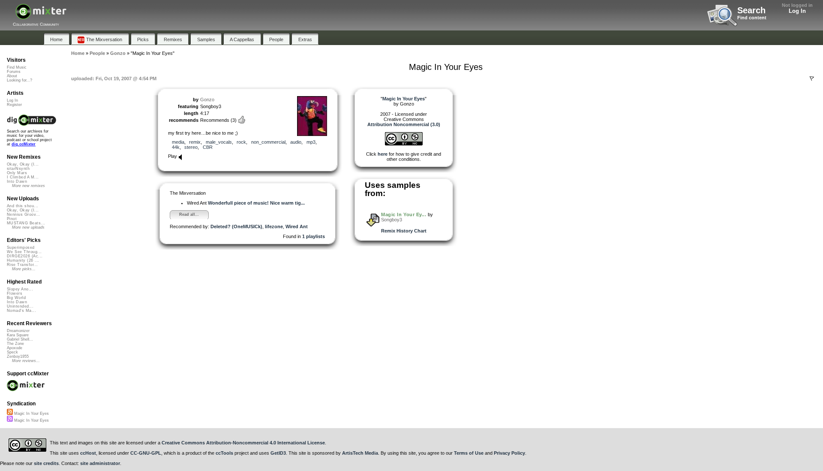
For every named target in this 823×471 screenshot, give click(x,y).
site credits (46, 463)
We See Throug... (24, 252)
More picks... (24, 269)
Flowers (14, 293)
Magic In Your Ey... (403, 214)
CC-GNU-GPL (145, 453)
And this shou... (22, 206)
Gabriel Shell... (20, 339)
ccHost (88, 453)
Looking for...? (19, 80)
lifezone (274, 226)
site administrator (100, 463)
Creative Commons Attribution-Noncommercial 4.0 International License (243, 442)
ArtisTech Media (360, 453)
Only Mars (17, 173)
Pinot (12, 219)
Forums (14, 71)
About (12, 76)
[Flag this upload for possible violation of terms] (811, 78)
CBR (208, 147)
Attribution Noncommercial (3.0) (403, 124)
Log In (797, 11)
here (382, 154)
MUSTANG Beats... (26, 223)
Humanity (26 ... (23, 260)
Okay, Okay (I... (23, 164)
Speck (12, 352)
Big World (16, 298)
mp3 (310, 142)
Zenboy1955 (18, 356)
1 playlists (313, 236)
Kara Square (18, 335)
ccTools (224, 453)
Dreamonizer (18, 331)
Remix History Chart (404, 230)
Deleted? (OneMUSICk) (236, 226)
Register (14, 105)
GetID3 (278, 453)
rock (241, 142)
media (178, 142)
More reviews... (26, 361)
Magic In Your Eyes (31, 413)
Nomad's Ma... (21, 310)
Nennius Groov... (23, 214)
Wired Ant (296, 226)
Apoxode (14, 348)
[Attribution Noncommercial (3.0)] (404, 143)
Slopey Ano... (20, 289)
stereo (191, 147)
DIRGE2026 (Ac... (24, 256)
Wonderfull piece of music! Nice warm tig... (256, 202)
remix (195, 142)
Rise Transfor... (22, 265)
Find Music (17, 67)
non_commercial (268, 142)
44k (176, 147)
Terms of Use (469, 453)
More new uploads (28, 227)
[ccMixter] (41, 16)
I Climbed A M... (23, 177)
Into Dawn (17, 181)
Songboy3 (391, 219)
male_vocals (219, 142)
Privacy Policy (509, 453)
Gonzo (207, 99)
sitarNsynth (18, 168)
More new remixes (28, 186)
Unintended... (20, 306)
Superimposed (21, 247)
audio (295, 142)
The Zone (15, 343)
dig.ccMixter (24, 144)
